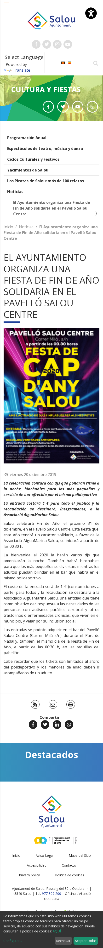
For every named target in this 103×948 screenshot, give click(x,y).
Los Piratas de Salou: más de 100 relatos (45, 180)
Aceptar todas (86, 940)
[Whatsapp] (69, 724)
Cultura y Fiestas (46, 89)
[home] (51, 20)
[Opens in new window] (48, 107)
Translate (21, 70)
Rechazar (63, 940)
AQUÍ (57, 931)
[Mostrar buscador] (95, 63)
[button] (7, 6)
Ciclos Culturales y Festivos (33, 159)
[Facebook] (33, 724)
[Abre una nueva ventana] (36, 44)
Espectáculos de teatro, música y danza (45, 148)
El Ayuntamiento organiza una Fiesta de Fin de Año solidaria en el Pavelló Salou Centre (51, 208)
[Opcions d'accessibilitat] (91, 13)
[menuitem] (63, 62)
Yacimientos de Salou (27, 170)
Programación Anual (26, 137)
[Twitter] (45, 724)
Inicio (8, 226)
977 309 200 (51, 893)
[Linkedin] (57, 724)
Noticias (15, 191)
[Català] (63, 62)
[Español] (69, 62)
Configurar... (12, 940)
